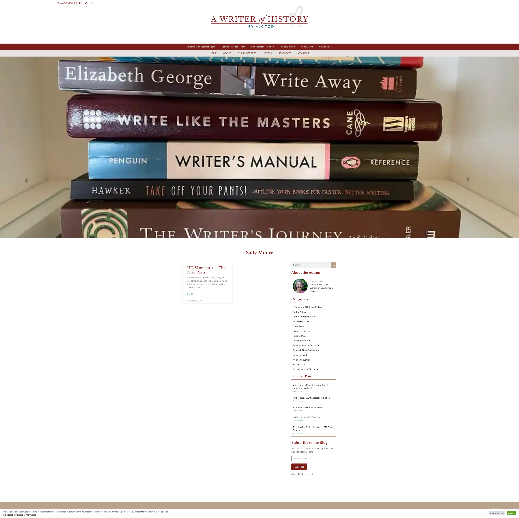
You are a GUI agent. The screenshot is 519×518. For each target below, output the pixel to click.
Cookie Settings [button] (496, 513)
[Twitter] (86, 3)
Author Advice (326, 46)
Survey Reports (247, 53)
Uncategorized (300, 355)
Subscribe (299, 466)
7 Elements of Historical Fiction (201, 46)
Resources (285, 53)
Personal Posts (299, 335)
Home (213, 53)
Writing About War (301, 359)
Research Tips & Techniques (306, 350)
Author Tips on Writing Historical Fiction (311, 397)
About (227, 53)
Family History (299, 321)
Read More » (192, 294)
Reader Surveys (287, 46)
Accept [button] (511, 513)
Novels (267, 53)
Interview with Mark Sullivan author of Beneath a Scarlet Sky (310, 386)
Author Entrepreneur (303, 316)
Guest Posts (298, 326)
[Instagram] (91, 3)
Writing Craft (307, 46)
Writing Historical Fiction (262, 46)
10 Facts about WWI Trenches (306, 417)
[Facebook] (80, 3)
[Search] (333, 265)
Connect (303, 53)
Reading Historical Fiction (233, 46)
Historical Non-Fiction (303, 331)
